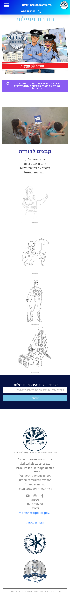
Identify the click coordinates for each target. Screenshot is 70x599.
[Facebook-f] (42, 496)
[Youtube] (27, 496)
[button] (6, 5)
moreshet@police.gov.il (35, 513)
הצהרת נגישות (35, 522)
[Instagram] (35, 496)
